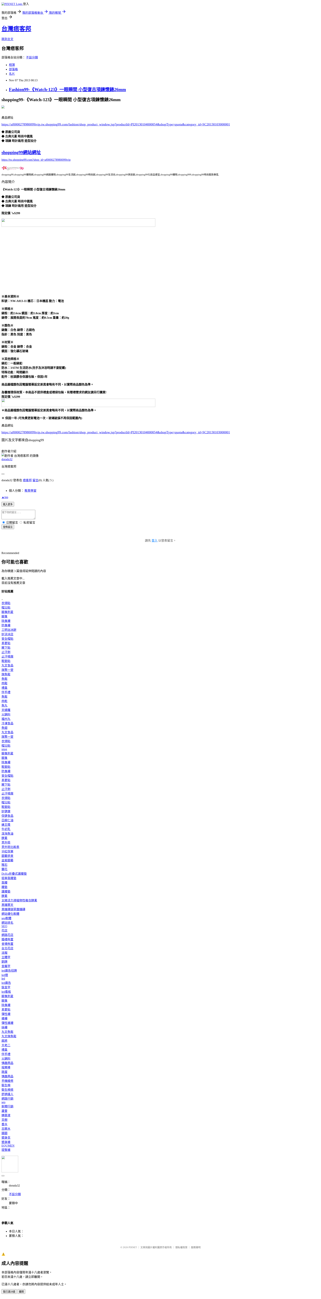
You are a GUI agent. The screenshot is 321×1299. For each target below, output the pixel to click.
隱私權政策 (181, 1247)
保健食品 (7, 815)
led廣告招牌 (9, 970)
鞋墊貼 (5, 661)
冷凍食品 (7, 723)
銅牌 (4, 961)
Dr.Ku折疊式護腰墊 (14, 873)
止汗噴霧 (7, 656)
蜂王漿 (5, 824)
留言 (35, 480)
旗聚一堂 (7, 669)
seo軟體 (6, 918)
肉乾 (4, 701)
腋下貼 (5, 647)
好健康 (5, 811)
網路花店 (7, 935)
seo (3, 1102)
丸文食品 (7, 665)
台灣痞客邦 (16, 28)
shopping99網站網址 (21, 152)
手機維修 (7, 1080)
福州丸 (5, 718)
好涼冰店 (7, 634)
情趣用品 (7, 1063)
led (3, 978)
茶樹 (4, 1119)
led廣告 (6, 982)
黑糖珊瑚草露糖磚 (13, 909)
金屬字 (5, 966)
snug (4, 749)
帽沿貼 (5, 607)
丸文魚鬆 (7, 1031)
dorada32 (6, 459)
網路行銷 (7, 1098)
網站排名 (7, 922)
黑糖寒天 (7, 904)
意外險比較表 (10, 847)
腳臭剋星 (7, 612)
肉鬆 (4, 683)
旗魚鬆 (5, 674)
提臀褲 (5, 1149)
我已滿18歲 (9, 1291)
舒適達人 (7, 1094)
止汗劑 (5, 652)
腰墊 (4, 887)
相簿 (12, 64)
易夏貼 (5, 643)
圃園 (4, 1133)
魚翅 (4, 727)
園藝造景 (7, 855)
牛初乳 (5, 829)
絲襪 (4, 1027)
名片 (12, 73)
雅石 (4, 864)
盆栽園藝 (7, 860)
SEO (4, 926)
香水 (4, 1124)
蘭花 (4, 869)
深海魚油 (7, 833)
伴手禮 (5, 692)
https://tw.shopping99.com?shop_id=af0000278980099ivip (36, 159)
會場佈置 (7, 943)
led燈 (4, 975)
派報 (4, 952)
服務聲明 (196, 1247)
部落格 (13, 69)
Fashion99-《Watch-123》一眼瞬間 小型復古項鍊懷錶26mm (67, 89)
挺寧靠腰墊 (8, 878)
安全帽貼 (7, 638)
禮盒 (4, 687)
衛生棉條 (7, 1089)
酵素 (4, 838)
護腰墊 (5, 891)
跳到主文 (7, 39)
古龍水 (5, 1128)
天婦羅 (5, 710)
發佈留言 (8, 527)
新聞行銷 (7, 1106)
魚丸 (4, 705)
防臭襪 (5, 625)
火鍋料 (5, 714)
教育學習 (30, 490)
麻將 (4, 1040)
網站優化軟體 (10, 913)
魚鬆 (4, 678)
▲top (4, 497)
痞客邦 (27, 480)
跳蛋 (4, 1071)
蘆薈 (4, 1110)
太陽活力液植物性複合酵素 (19, 900)
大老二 (5, 1045)
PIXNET (133, 1247)
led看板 (6, 991)
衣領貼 (5, 603)
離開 (21, 1291)
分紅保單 (7, 851)
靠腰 (4, 882)
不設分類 (32, 57)
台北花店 (7, 948)
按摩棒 (5, 1067)
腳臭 (4, 616)
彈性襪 (5, 1014)
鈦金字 (5, 987)
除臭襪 (5, 620)
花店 (4, 930)
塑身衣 (5, 1137)
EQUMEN (7, 1145)
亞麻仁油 (7, 820)
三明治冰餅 (8, 629)
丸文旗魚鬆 (8, 1036)
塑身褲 (5, 1142)
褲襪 (4, 1018)
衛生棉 (5, 1085)
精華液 (5, 1115)
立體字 (5, 957)
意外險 (5, 842)
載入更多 (8, 504)
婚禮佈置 (7, 939)
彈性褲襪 (7, 1023)
